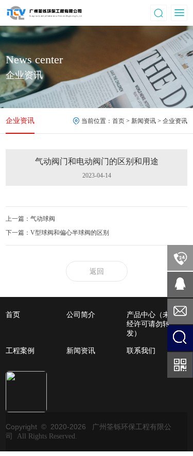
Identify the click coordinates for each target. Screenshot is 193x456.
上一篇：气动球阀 (30, 218)
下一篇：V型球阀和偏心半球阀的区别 (57, 232)
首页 (118, 121)
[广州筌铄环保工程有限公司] (44, 12)
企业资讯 (20, 121)
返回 (97, 271)
